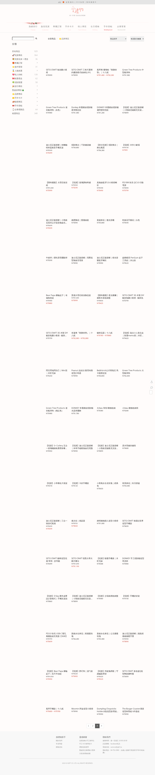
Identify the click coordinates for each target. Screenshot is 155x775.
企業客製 (121, 26)
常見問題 (59, 744)
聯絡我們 (106, 737)
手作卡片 (69, 26)
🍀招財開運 (17, 82)
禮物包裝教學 (84, 747)
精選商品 (16, 113)
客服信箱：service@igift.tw (112, 747)
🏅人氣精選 (17, 70)
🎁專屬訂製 (17, 63)
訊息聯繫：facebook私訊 (111, 744)
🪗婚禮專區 (17, 101)
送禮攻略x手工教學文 (86, 741)
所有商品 (16, 51)
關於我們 (59, 741)
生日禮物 (95, 26)
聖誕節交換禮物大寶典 (87, 750)
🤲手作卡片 (17, 98)
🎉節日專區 (17, 86)
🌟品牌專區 (17, 94)
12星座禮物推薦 (84, 753)
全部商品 (52, 38)
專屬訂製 (57, 26)
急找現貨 (45, 26)
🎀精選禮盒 (17, 78)
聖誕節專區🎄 (18, 90)
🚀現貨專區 (17, 55)
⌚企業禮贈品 (18, 109)
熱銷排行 (33, 26)
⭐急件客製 (17, 66)
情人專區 (82, 26)
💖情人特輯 (17, 74)
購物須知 (59, 747)
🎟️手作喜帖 (17, 105)
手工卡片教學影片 (85, 744)
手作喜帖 (108, 26)
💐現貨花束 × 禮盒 (20, 59)
